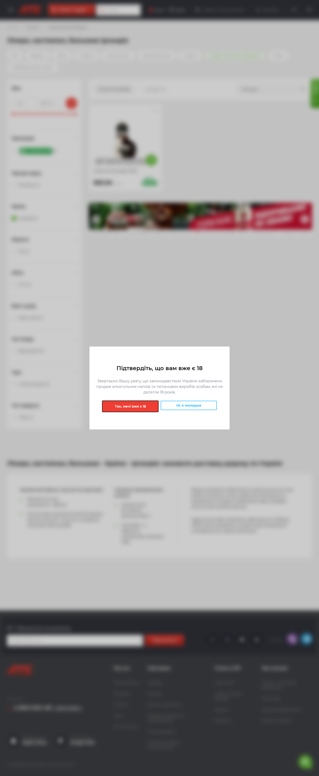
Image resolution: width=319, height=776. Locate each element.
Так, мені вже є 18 (130, 406)
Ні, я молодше (188, 405)
